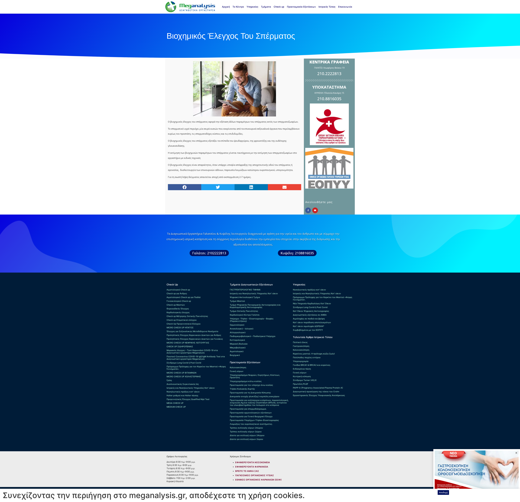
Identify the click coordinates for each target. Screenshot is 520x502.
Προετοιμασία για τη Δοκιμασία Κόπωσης (250, 392)
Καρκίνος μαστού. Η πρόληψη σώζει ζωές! (314, 353)
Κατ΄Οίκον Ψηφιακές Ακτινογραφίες (311, 311)
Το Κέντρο (238, 6)
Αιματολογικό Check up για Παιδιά (184, 297)
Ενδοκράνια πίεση (302, 369)
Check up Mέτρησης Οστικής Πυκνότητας (187, 316)
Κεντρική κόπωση (302, 376)
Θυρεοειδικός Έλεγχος (178, 308)
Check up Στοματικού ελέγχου (182, 320)
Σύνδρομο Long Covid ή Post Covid (184, 362)
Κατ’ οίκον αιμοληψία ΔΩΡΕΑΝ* (308, 326)
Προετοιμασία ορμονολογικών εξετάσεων (251, 412)
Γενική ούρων (236, 371)
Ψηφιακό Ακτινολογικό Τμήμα (245, 297)
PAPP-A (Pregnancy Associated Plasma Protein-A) (318, 387)
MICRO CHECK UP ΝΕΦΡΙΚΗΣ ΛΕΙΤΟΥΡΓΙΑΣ (188, 342)
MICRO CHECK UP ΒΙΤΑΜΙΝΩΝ (181, 372)
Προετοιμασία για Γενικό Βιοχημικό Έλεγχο (251, 416)
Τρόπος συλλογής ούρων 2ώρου (246, 431)
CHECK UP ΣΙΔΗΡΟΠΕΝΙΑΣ (180, 346)
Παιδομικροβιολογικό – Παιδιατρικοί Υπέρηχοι (252, 336)
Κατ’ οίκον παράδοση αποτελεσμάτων (312, 322)
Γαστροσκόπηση (301, 346)
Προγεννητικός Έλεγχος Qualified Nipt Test (188, 399)
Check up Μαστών (176, 305)
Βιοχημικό (235, 355)
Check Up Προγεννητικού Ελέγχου (184, 323)
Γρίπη (169, 380)
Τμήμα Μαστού (237, 301)
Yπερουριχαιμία (300, 361)
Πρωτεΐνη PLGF (300, 384)
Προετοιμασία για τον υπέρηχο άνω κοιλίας (251, 385)
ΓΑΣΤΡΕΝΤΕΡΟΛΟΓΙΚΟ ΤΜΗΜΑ (245, 289)
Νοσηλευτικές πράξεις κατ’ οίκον (183, 391)
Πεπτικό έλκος (300, 342)
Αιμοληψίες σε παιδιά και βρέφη (309, 318)
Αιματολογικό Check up (178, 289)
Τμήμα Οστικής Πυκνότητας (244, 311)
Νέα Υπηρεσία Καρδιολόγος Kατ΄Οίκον (312, 303)
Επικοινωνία (345, 6)
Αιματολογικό (236, 351)
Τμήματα (266, 6)
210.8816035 (329, 98)
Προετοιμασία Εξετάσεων (301, 6)
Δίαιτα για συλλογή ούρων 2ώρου (246, 439)
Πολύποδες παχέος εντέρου (307, 357)
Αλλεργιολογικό (238, 332)
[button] (184, 187)
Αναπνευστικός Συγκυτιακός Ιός (183, 384)
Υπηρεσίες (252, 6)
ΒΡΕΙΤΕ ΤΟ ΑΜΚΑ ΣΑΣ (247, 471)
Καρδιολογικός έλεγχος (178, 312)
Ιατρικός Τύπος (326, 6)
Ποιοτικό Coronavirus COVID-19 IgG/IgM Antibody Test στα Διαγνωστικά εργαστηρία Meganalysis (196, 357)
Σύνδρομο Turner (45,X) (305, 380)
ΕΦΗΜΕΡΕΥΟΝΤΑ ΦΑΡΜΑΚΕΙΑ (251, 466)
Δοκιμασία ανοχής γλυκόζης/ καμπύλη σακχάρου (254, 396)
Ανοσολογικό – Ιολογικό (241, 328)
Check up (279, 6)
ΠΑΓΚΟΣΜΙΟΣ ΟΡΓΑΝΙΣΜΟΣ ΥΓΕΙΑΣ (254, 475)
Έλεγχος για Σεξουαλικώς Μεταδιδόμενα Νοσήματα (192, 331)
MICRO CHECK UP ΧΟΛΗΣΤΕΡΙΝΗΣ (184, 376)
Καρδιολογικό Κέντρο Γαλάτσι (244, 315)
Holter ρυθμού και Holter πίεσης (182, 395)
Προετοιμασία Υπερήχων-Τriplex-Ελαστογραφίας (254, 420)
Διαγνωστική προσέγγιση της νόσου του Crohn (316, 391)
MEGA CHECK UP (175, 403)
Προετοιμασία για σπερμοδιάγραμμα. (248, 409)
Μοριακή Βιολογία (239, 344)
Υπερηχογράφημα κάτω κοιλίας (246, 381)
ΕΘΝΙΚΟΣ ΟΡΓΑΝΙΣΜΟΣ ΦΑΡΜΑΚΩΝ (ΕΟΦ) (258, 479)
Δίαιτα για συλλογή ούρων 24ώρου (247, 435)
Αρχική (226, 6)
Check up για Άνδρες (177, 293)
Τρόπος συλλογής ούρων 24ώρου (246, 428)
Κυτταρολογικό (237, 340)
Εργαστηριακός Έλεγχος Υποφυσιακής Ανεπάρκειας (319, 395)
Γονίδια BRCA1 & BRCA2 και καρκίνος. (312, 365)
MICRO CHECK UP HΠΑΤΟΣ (180, 327)
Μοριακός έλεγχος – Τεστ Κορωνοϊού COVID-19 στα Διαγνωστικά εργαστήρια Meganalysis (192, 351)
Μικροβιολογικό (238, 347)
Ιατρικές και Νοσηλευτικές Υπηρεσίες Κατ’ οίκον (191, 388)
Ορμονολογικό (237, 325)
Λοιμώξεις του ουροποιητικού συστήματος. (251, 424)
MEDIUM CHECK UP (176, 407)
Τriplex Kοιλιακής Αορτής (242, 389)
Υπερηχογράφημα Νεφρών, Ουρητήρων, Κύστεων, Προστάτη (255, 376)
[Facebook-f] (308, 210)
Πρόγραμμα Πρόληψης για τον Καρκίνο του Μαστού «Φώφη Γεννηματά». (196, 367)
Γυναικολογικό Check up (179, 301)
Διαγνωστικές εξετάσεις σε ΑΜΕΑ (310, 315)
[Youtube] (315, 210)
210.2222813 (329, 73)
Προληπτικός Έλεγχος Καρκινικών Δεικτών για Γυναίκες (195, 339)
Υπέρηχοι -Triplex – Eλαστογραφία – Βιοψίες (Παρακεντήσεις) (251, 319)
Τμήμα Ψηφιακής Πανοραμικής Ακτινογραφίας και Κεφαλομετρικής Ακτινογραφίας (255, 306)
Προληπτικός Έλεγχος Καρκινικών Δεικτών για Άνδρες (194, 335)
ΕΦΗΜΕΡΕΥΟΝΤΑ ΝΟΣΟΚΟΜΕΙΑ (252, 462)
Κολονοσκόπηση (238, 367)
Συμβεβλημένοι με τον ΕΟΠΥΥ (308, 330)
